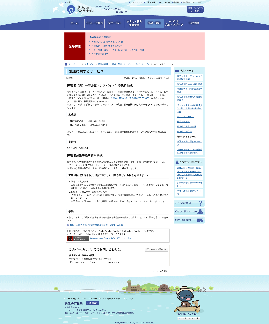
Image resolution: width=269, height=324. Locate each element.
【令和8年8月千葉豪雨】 (100, 37)
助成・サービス (143, 64)
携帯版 (176, 2)
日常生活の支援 (184, 131)
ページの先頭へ (162, 271)
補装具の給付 (183, 121)
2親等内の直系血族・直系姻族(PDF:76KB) (129, 98)
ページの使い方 (73, 298)
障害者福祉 (103, 64)
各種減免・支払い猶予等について (107, 46)
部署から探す (151, 2)
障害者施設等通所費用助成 (189, 84)
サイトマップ (136, 2)
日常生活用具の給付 (186, 126)
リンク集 (129, 298)
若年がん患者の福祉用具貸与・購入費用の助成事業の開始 (189, 108)
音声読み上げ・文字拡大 (193, 2)
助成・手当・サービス (122, 64)
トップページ (74, 64)
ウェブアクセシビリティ (111, 298)
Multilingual (165, 2)
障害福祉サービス (185, 116)
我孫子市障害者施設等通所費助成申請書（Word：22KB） (97, 225)
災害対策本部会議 (99, 54)
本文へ (70, 2)
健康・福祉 (89, 64)
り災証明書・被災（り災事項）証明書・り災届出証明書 (117, 50)
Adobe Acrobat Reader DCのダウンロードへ (110, 238)
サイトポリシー (90, 298)
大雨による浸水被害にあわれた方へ (108, 42)
